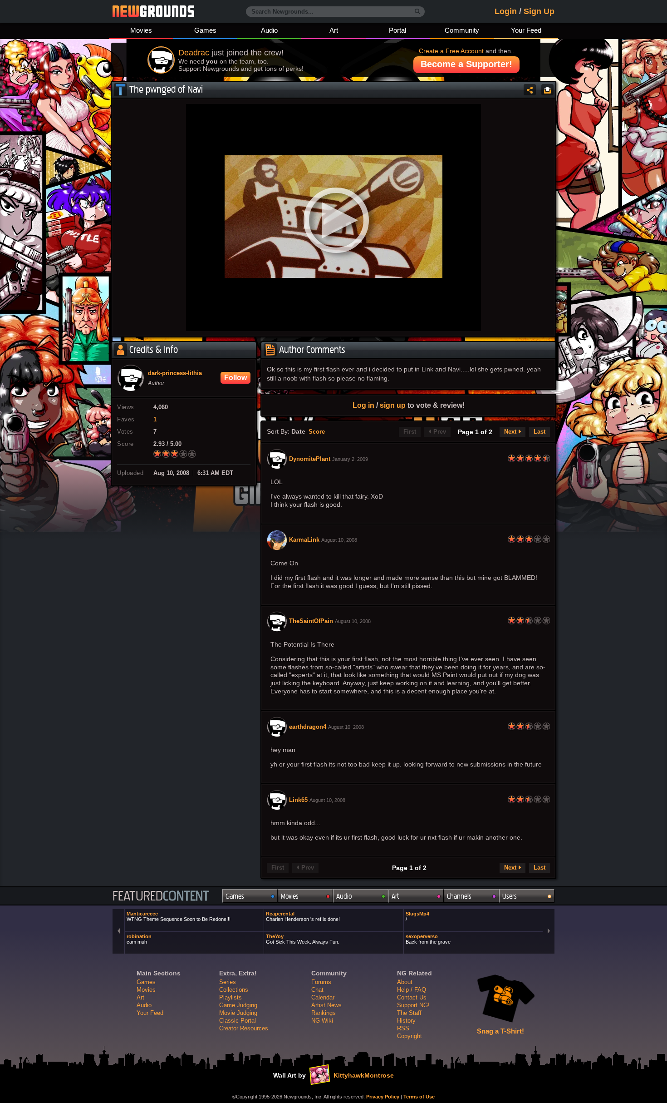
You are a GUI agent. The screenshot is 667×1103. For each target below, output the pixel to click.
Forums (321, 982)
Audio (269, 30)
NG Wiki (322, 1020)
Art (333, 30)
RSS (403, 1028)
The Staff (409, 1012)
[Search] (418, 12)
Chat (317, 989)
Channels (459, 896)
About (404, 982)
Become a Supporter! (466, 64)
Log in (363, 405)
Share (530, 89)
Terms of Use (419, 1096)
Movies (141, 30)
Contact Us (412, 997)
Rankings (323, 1012)
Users (509, 896)
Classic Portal (237, 1020)
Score (317, 432)
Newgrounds (153, 11)
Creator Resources (243, 1028)
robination (139, 939)
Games (205, 30)
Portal (397, 30)
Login (506, 11)
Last (539, 432)
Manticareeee (179, 916)
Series (227, 982)
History (406, 1020)
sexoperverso (428, 939)
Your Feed (526, 30)
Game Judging (238, 1005)
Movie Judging (238, 1012)
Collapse (547, 89)
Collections (233, 989)
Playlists (230, 997)
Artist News (326, 1005)
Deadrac (193, 52)
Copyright (409, 1036)
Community (462, 30)
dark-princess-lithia (175, 373)
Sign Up (539, 11)
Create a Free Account (451, 50)
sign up (393, 405)
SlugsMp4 (417, 916)
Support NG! (413, 1005)
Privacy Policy (382, 1096)
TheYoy (302, 939)
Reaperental (303, 916)
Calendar (322, 997)
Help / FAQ (411, 989)
